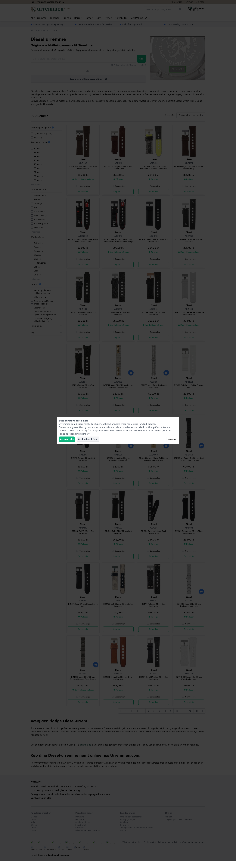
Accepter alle (67, 439)
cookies (105, 423)
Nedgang (172, 439)
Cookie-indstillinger (88, 439)
